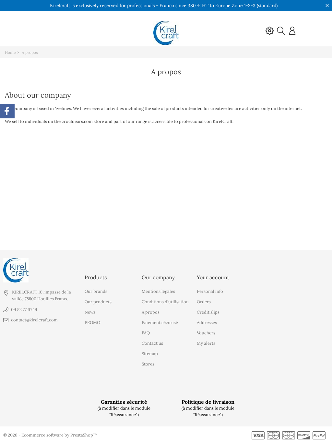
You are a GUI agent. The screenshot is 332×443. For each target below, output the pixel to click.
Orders (204, 302)
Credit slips (208, 312)
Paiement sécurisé (160, 322)
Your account (213, 277)
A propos (151, 312)
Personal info (210, 291)
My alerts (206, 343)
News (90, 312)
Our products (98, 302)
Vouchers (206, 333)
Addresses (207, 322)
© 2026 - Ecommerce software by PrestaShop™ (50, 435)
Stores (148, 364)
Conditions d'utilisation (165, 302)
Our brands (96, 291)
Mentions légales (158, 291)
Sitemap (150, 353)
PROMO (92, 322)
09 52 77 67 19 (24, 309)
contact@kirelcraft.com (34, 320)
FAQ (146, 333)
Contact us (152, 343)
